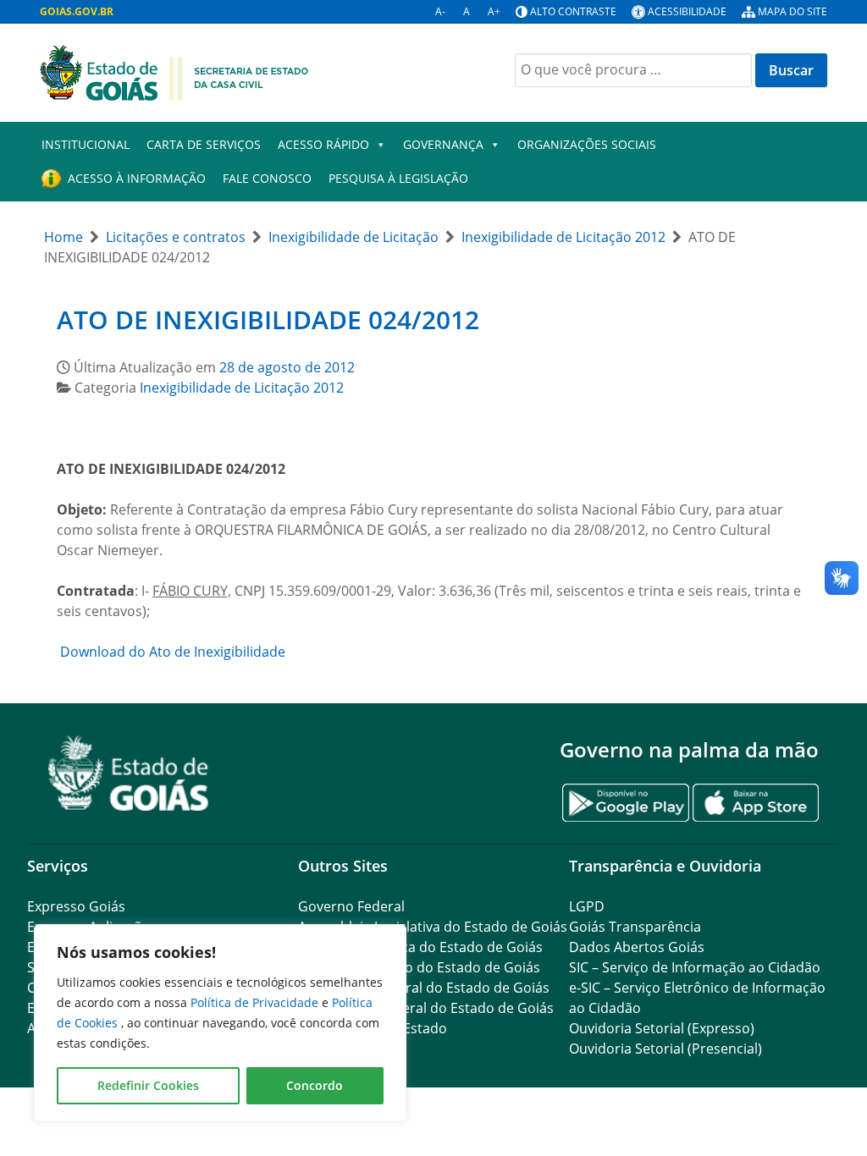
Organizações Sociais (586, 144)
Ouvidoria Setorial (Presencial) (665, 1048)
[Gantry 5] (128, 773)
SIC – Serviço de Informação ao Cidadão (694, 967)
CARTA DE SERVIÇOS (203, 144)
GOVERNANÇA (443, 144)
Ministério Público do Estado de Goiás (419, 967)
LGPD (587, 906)
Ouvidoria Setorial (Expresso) (661, 1028)
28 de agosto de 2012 (287, 367)
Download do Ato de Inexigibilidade (171, 651)
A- (440, 11)
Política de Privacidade (256, 1002)
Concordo (314, 1085)
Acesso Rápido (323, 144)
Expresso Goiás (76, 906)
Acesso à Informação (137, 178)
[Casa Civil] (174, 71)
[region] (220, 1023)
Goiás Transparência (635, 926)
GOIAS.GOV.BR (76, 11)
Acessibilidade (687, 11)
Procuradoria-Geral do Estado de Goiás (423, 987)
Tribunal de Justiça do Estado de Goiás (420, 947)
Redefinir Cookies (148, 1085)
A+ (494, 11)
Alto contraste (573, 11)
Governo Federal (351, 906)
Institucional (85, 144)
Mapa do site (792, 11)
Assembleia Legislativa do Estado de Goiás (432, 926)
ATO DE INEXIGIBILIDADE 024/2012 (268, 319)
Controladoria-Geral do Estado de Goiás (426, 1008)
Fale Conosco (267, 178)
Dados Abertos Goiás (636, 947)
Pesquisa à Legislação (398, 178)
